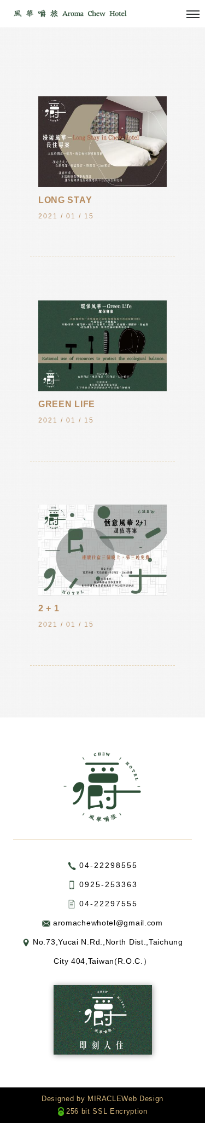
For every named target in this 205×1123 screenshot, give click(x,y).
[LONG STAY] (102, 141)
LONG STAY (65, 200)
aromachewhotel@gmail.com (108, 922)
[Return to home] (69, 13)
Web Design (142, 1099)
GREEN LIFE (66, 404)
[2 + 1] (102, 549)
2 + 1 (49, 608)
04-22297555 (108, 903)
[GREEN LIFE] (102, 345)
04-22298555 (108, 865)
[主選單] (193, 15)
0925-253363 (108, 884)
